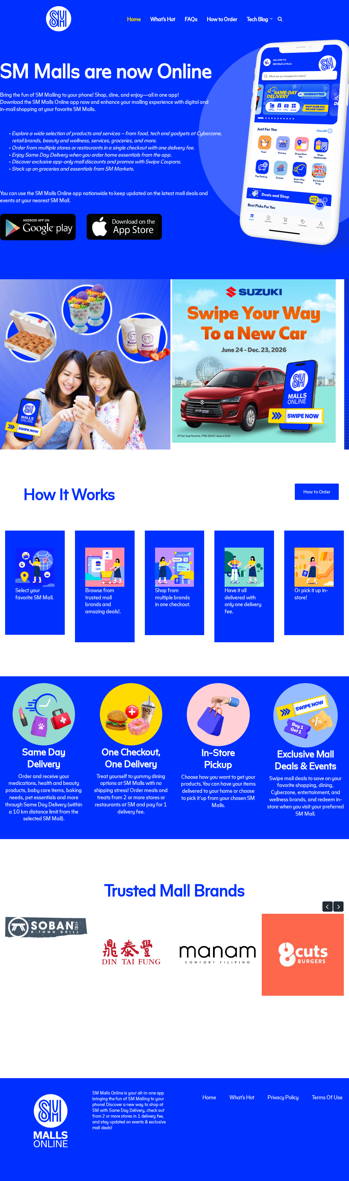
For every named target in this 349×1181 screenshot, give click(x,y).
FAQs (191, 19)
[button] (271, 18)
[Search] (280, 18)
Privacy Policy (283, 1097)
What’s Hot (162, 19)
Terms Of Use (327, 1097)
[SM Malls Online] (58, 18)
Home (134, 19)
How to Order (222, 19)
